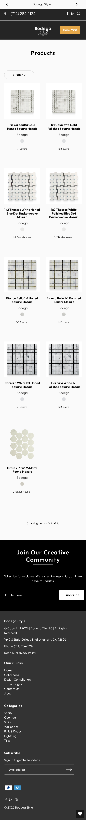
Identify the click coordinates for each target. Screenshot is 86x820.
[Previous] (7, 4)
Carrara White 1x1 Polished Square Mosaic (63, 385)
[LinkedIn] (10, 800)
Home (8, 670)
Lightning (10, 736)
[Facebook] (6, 800)
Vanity (8, 713)
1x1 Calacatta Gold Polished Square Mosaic (63, 126)
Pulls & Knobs (12, 731)
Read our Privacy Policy (20, 653)
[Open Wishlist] (80, 814)
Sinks (7, 722)
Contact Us (11, 689)
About (8, 693)
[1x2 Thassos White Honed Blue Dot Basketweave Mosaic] (22, 186)
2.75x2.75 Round (21, 491)
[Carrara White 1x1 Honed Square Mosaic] (22, 359)
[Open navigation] (6, 30)
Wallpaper (11, 727)
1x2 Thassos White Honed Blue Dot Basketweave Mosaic (22, 213)
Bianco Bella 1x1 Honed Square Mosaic (22, 300)
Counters (10, 717)
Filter (19, 75)
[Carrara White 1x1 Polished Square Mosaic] (64, 359)
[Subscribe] (69, 770)
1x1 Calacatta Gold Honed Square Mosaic (22, 126)
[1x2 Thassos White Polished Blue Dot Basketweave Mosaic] (64, 186)
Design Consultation (17, 679)
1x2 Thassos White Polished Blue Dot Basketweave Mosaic (63, 213)
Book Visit (70, 30)
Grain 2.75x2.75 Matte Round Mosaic (22, 469)
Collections (11, 675)
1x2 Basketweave (22, 237)
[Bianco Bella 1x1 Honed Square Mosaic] (22, 274)
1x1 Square (21, 148)
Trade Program (14, 684)
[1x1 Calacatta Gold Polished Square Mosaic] (64, 101)
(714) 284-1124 (23, 13)
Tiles (7, 740)
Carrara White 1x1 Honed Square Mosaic (22, 385)
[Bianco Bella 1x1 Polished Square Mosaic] (64, 274)
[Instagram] (16, 800)
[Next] (76, 4)
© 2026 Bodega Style (18, 807)
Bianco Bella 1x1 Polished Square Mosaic (64, 300)
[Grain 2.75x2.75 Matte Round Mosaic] (22, 444)
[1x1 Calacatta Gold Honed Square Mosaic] (22, 101)
